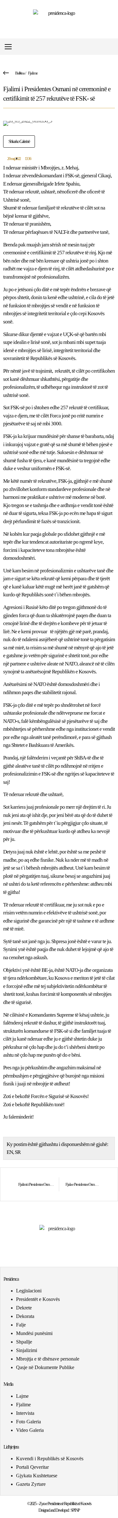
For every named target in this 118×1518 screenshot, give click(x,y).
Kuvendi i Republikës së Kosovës (49, 1458)
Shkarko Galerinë (19, 141)
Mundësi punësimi (34, 1333)
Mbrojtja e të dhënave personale (47, 1358)
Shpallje (24, 1341)
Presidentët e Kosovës (38, 1299)
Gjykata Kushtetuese (36, 1475)
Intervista (25, 1413)
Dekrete (24, 1307)
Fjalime (33, 73)
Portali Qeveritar (32, 1467)
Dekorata (25, 1316)
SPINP (75, 1510)
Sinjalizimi (26, 1350)
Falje (21, 1324)
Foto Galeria (28, 1421)
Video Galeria (30, 1430)
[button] (113, 47)
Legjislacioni (29, 1290)
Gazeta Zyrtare (31, 1484)
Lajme (22, 1396)
